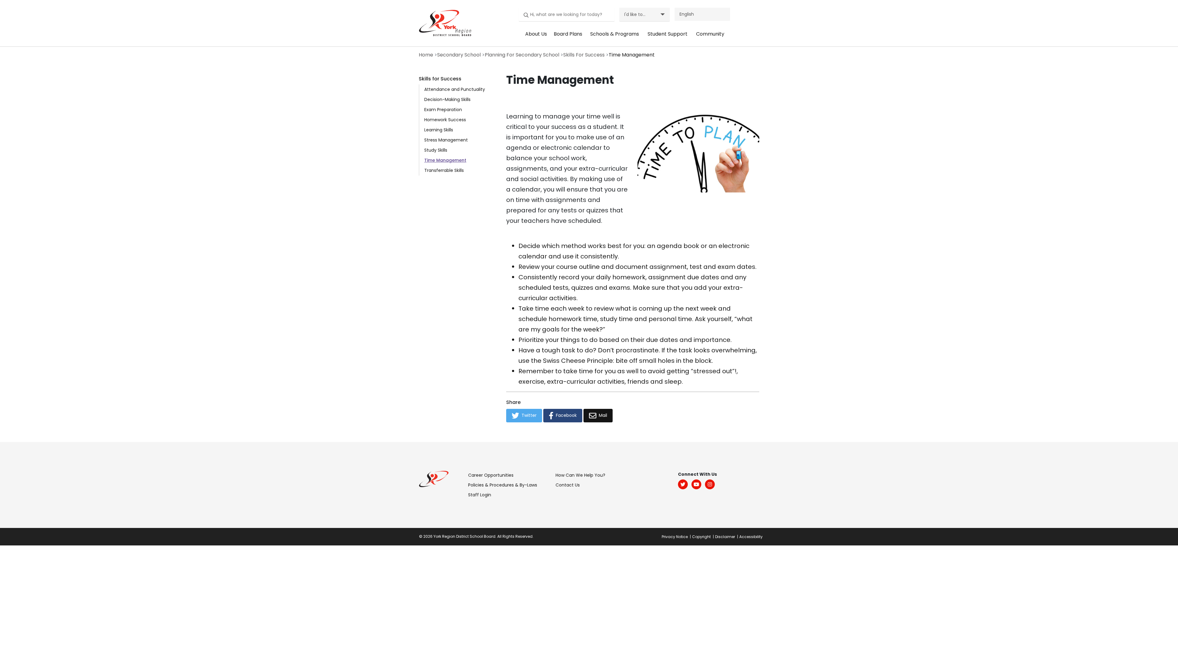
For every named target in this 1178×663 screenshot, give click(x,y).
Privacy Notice (675, 536)
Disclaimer (725, 536)
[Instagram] (710, 484)
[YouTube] (696, 484)
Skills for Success (440, 78)
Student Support (667, 33)
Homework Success (445, 120)
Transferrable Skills (444, 170)
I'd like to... (634, 14)
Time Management (445, 160)
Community (710, 33)
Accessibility (751, 536)
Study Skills (435, 150)
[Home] (443, 22)
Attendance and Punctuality (454, 89)
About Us (536, 33)
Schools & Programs (614, 33)
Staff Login (479, 495)
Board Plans (568, 33)
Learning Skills (438, 130)
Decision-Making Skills (447, 99)
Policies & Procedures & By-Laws (502, 485)
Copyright (701, 536)
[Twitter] (683, 484)
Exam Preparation (443, 110)
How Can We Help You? (580, 475)
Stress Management (446, 140)
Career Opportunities (491, 475)
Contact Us (568, 485)
